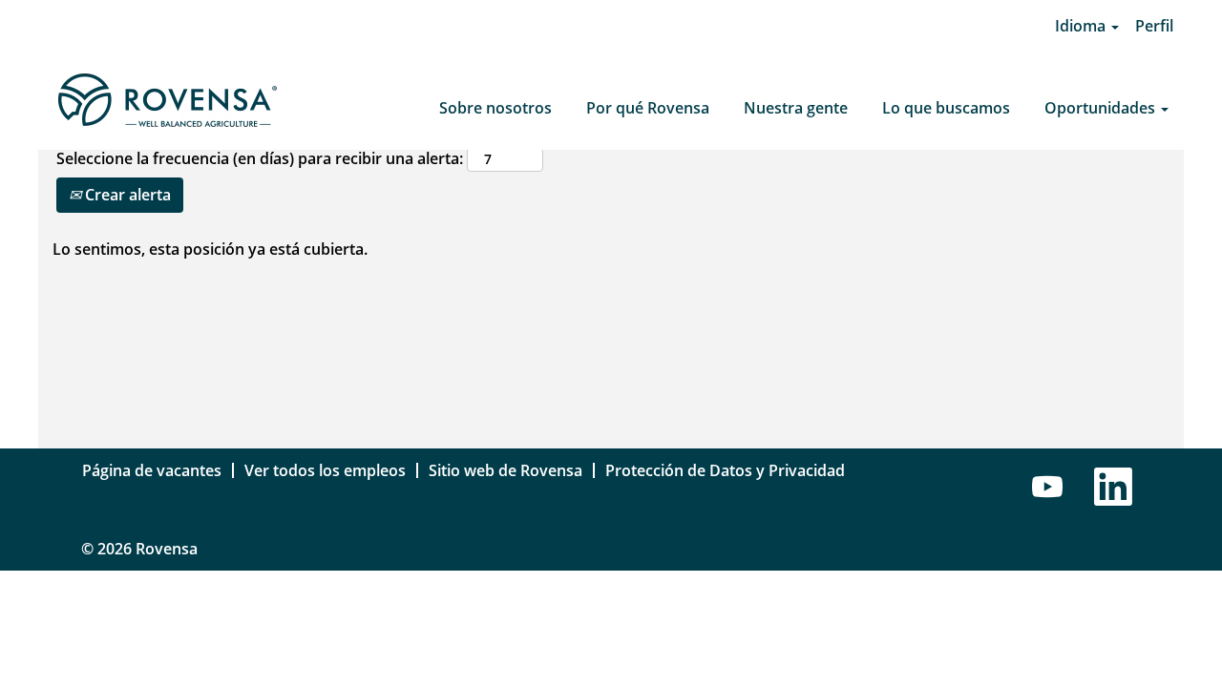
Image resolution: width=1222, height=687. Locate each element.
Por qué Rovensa (647, 107)
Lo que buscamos (946, 107)
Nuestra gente (796, 107)
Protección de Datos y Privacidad (725, 470)
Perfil (1154, 25)
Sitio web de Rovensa (505, 470)
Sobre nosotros (495, 107)
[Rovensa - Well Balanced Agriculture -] (166, 101)
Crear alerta (126, 194)
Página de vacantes (151, 470)
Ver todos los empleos (325, 470)
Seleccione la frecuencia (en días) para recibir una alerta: (259, 158)
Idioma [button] (1082, 25)
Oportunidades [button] (1101, 107)
